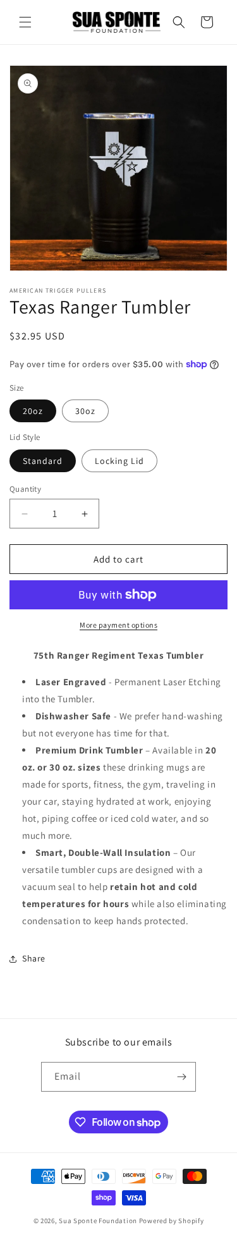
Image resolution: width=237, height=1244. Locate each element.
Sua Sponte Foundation (98, 1220)
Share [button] (34, 958)
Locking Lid (119, 460)
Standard (43, 460)
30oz (85, 411)
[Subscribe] (181, 1077)
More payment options (118, 625)
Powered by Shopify (171, 1220)
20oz (33, 411)
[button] (25, 22)
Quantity (25, 489)
